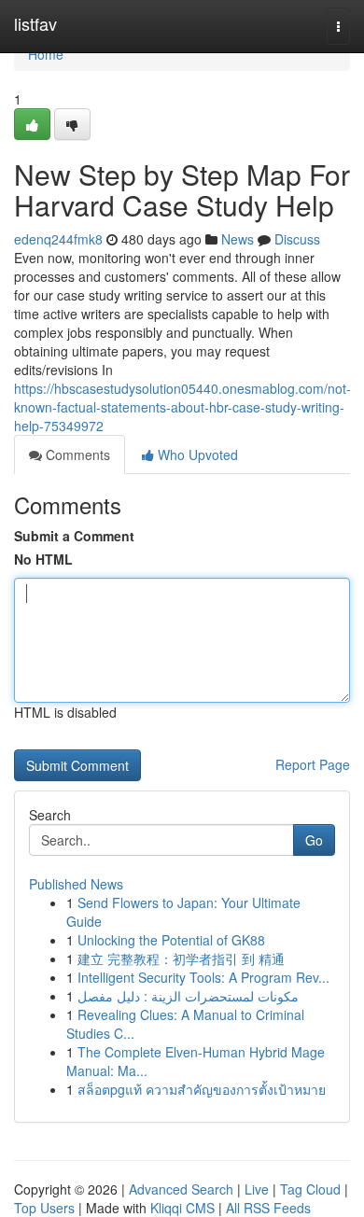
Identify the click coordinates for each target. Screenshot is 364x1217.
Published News (76, 883)
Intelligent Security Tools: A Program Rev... (203, 977)
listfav (35, 23)
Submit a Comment (74, 535)
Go (314, 840)
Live (257, 1189)
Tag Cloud (310, 1189)
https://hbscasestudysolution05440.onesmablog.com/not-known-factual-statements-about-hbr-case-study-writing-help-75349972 (182, 407)
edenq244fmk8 (58, 239)
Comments (76, 454)
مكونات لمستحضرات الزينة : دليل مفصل (188, 995)
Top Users (44, 1207)
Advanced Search (181, 1189)
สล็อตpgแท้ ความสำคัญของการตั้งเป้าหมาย (201, 1089)
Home (45, 54)
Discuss (297, 239)
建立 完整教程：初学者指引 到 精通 (181, 958)
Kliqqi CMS (182, 1207)
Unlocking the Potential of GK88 (171, 939)
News (237, 239)
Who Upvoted (196, 454)
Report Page (312, 764)
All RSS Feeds (268, 1207)
